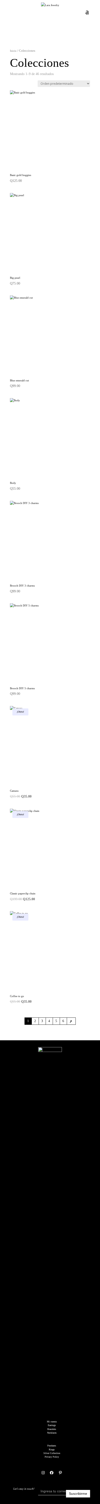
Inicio (13, 50)
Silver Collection (51, 1453)
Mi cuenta (52, 1421)
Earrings (52, 1425)
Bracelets (51, 1429)
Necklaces (52, 1432)
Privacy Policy (52, 1456)
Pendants (51, 1445)
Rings (52, 1449)
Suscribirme (78, 1494)
